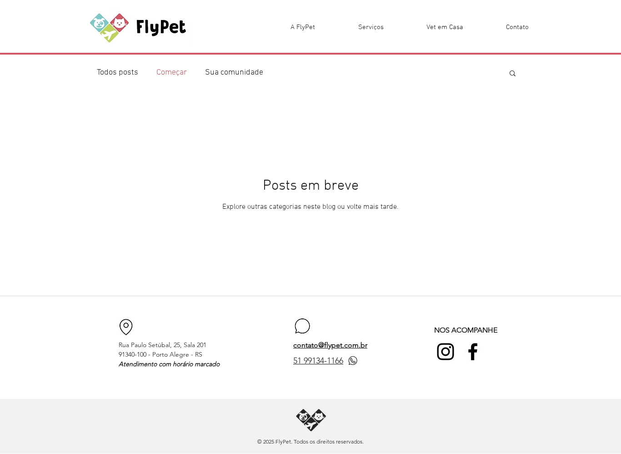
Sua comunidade (234, 72)
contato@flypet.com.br (330, 345)
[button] (512, 74)
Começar (171, 72)
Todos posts (117, 72)
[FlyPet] (445, 351)
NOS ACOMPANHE (465, 330)
